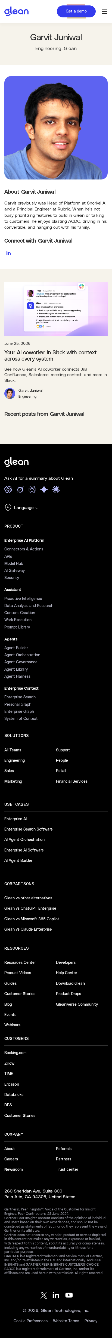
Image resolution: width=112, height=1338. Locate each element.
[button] (22, 508)
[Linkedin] (56, 1295)
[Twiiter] (42, 1295)
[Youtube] (69, 1295)
